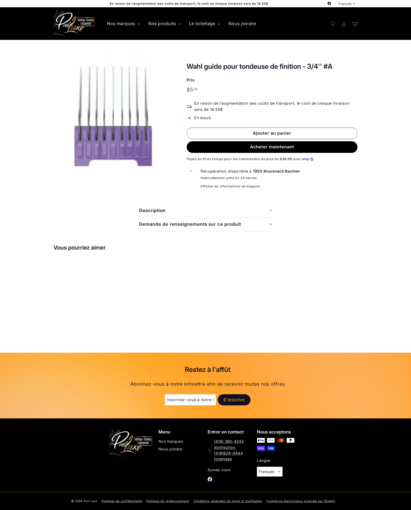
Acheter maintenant (272, 146)
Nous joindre (242, 23)
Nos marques (122, 23)
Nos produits (162, 23)
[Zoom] (113, 110)
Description (152, 210)
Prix (191, 80)
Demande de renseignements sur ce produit (190, 224)
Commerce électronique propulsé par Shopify (301, 501)
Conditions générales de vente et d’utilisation (228, 501)
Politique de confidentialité (122, 501)
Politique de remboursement (167, 501)
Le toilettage (203, 23)
